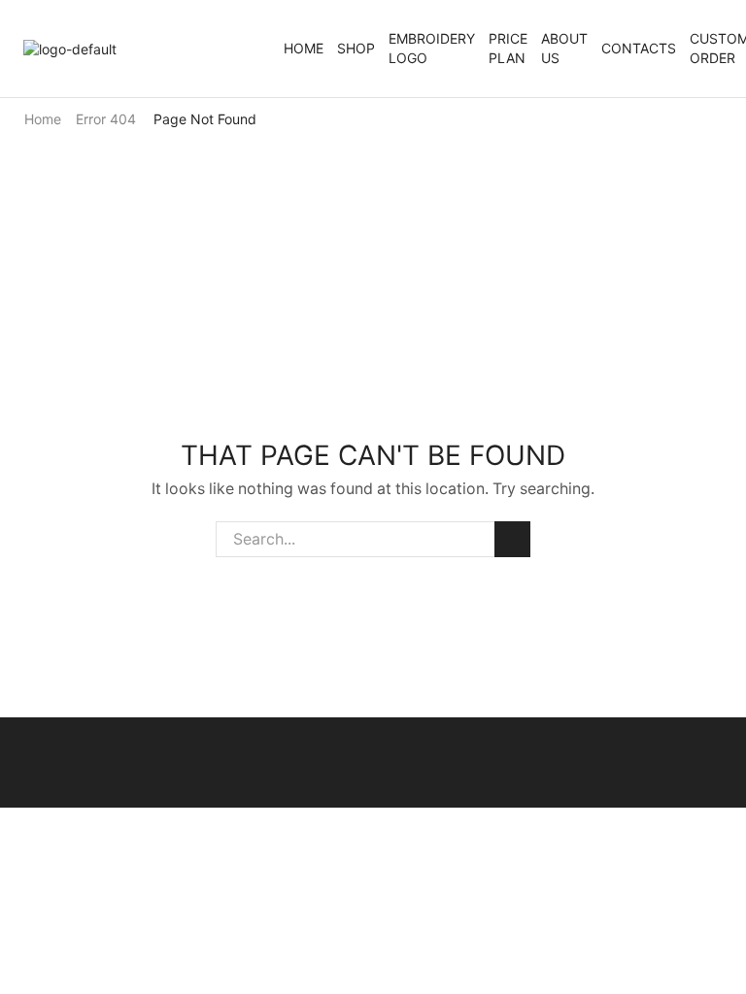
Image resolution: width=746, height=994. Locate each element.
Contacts (638, 48)
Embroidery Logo (432, 48)
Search (512, 539)
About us (564, 48)
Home (303, 48)
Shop (356, 48)
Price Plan (508, 48)
